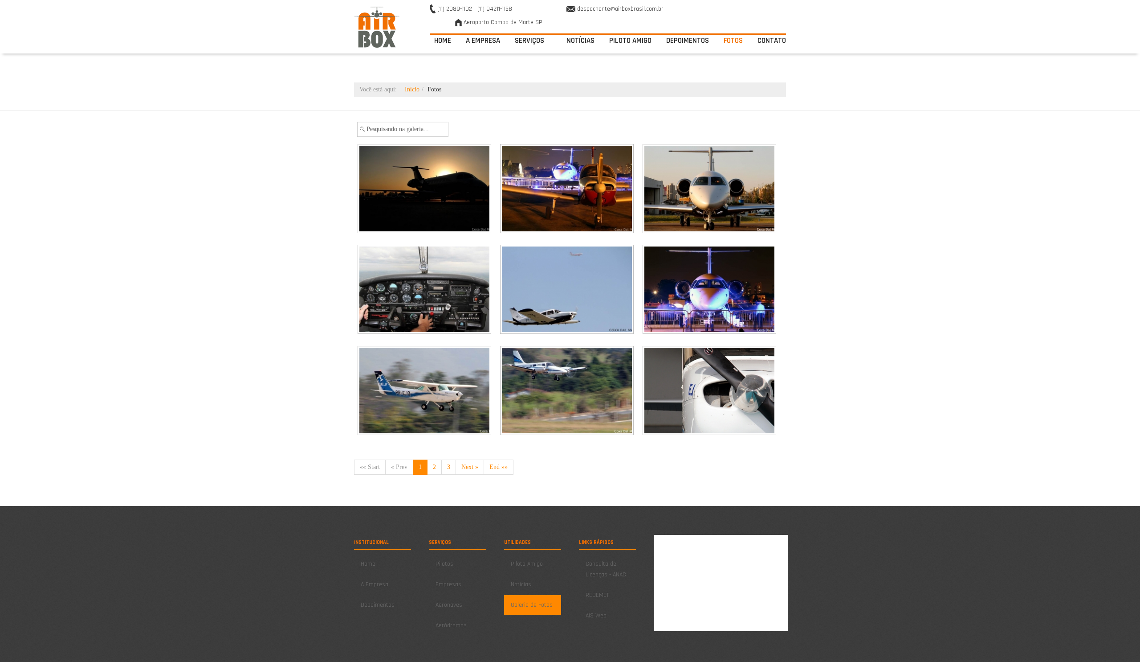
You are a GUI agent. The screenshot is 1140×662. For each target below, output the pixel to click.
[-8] (568, 391)
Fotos (733, 40)
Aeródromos (451, 625)
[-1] (425, 189)
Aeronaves (449, 605)
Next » (469, 467)
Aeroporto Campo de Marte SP (503, 22)
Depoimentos (687, 40)
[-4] (425, 290)
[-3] (710, 189)
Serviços (530, 40)
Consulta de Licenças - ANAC (606, 569)
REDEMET (597, 595)
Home (442, 40)
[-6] (710, 290)
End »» (498, 467)
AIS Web (596, 616)
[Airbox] (376, 27)
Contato (771, 40)
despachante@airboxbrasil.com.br (620, 9)
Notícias (580, 40)
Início (412, 89)
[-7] (425, 391)
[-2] (568, 189)
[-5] (568, 290)
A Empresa (483, 40)
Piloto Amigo (630, 40)
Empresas (448, 584)
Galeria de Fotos (532, 605)
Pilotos (444, 564)
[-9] (710, 391)
